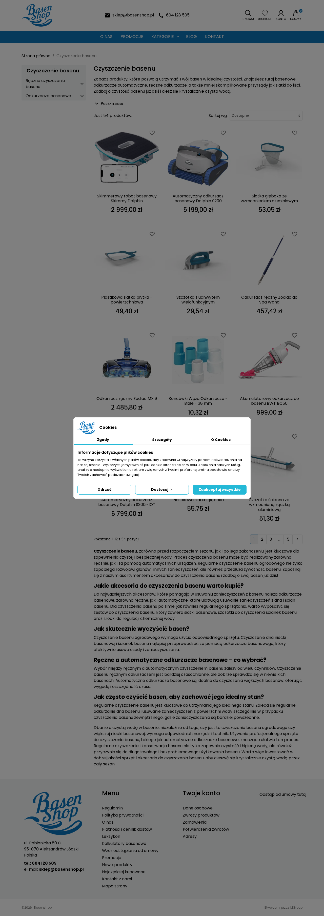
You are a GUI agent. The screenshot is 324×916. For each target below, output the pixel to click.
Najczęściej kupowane (124, 872)
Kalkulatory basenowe (124, 843)
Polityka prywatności (123, 815)
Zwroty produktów (201, 815)
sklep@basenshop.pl (133, 15)
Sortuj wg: (218, 115)
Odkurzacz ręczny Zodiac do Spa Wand (269, 299)
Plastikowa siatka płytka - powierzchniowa (126, 299)
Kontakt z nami (117, 879)
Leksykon (111, 836)
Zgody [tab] (103, 439)
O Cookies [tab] (221, 439)
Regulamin (112, 808)
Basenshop (43, 907)
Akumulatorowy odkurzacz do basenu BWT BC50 (269, 401)
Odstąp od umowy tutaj (282, 794)
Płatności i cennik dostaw (127, 829)
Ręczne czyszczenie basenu (45, 84)
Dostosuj (159, 489)
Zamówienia (195, 822)
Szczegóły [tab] (162, 439)
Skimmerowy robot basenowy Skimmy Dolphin (127, 198)
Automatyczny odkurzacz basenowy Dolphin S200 (198, 198)
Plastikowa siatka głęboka (198, 500)
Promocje (111, 858)
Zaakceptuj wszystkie (220, 489)
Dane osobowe (198, 808)
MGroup (296, 907)
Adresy (190, 836)
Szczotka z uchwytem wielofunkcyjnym (198, 299)
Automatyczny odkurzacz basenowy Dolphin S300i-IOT (126, 502)
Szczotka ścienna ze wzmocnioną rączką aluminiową (269, 504)
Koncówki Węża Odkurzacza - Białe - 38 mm (198, 401)
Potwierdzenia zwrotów (206, 829)
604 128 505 (178, 15)
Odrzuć (104, 489)
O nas (107, 822)
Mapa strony (114, 886)
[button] (248, 15)
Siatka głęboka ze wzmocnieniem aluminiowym (269, 198)
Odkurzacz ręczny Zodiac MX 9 (126, 398)
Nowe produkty (117, 865)
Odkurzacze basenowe (48, 96)
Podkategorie (112, 103)
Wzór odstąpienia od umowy (130, 850)
